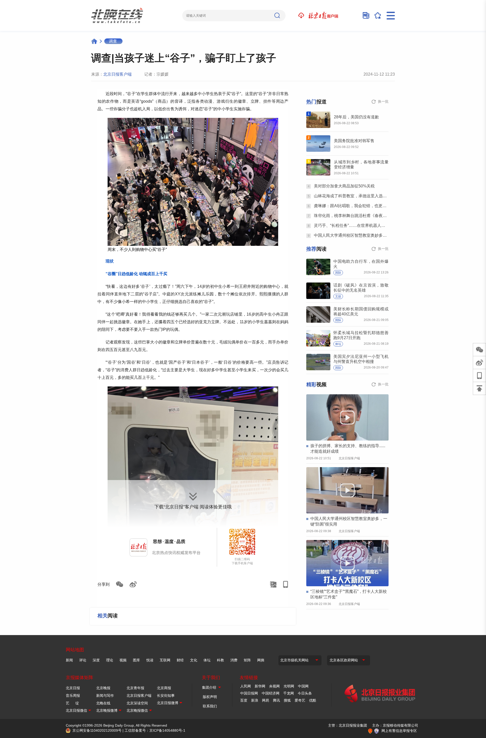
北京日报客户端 (117, 74)
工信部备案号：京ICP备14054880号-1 (155, 730)
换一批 (383, 101)
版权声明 (210, 697)
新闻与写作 (105, 695)
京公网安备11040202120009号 (97, 730)
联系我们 (210, 706)
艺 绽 (72, 703)
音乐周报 (73, 695)
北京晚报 (103, 688)
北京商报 (164, 688)
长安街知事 (166, 695)
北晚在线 (103, 703)
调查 (113, 41)
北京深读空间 (137, 703)
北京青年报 (135, 688)
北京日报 (73, 688)
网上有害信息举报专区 (399, 731)
